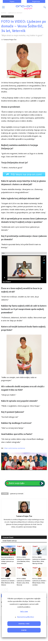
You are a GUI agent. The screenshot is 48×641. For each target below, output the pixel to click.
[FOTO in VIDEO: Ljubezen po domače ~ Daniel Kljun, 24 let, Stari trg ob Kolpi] (39, 550)
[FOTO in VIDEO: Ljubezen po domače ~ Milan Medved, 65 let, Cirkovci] (8, 572)
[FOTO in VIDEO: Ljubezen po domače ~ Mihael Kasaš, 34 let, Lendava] (39, 572)
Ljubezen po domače (7, 16)
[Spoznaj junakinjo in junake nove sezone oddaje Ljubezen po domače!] (8, 550)
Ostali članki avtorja (10, 541)
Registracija (36, 1)
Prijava (12, 1)
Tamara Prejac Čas (9, 39)
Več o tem (24, 611)
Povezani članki (8, 537)
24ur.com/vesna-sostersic (14, 448)
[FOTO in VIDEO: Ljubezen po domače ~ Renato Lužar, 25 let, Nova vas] (24, 572)
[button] (44, 7)
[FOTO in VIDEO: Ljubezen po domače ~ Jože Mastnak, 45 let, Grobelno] (24, 550)
